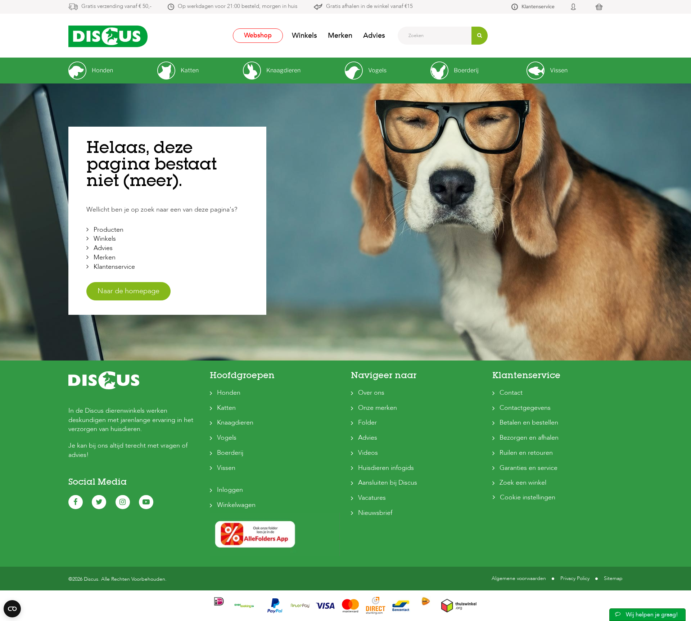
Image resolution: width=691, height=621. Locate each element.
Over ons (371, 392)
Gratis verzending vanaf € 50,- (116, 6)
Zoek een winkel (523, 482)
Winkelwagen (236, 504)
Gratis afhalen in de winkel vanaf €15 (369, 6)
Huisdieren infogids (386, 467)
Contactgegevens (525, 407)
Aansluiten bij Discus (387, 482)
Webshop (258, 35)
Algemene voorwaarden (519, 578)
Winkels (304, 35)
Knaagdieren (235, 422)
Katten (226, 407)
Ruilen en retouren (526, 452)
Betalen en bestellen (529, 422)
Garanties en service (528, 467)
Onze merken (377, 407)
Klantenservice (538, 6)
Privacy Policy (575, 578)
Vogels (226, 437)
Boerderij (230, 452)
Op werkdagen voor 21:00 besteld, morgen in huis (237, 6)
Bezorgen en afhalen (529, 437)
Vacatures (372, 497)
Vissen (226, 467)
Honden (228, 392)
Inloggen (230, 489)
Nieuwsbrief (375, 512)
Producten (108, 229)
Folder (367, 422)
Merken (340, 35)
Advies (374, 35)
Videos (368, 452)
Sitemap (613, 578)
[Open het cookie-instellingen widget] (12, 608)
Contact (511, 392)
